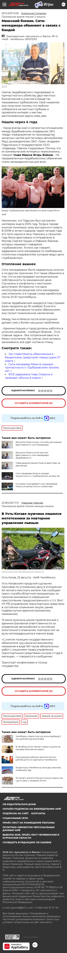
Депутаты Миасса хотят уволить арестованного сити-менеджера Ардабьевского (32, 455)
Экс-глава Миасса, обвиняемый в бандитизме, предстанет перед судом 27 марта (32, 357)
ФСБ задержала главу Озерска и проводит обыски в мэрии (29, 376)
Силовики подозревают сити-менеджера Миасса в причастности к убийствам (36, 485)
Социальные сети (15, 818)
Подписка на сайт (16, 813)
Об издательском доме (19, 804)
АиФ (4, 86)
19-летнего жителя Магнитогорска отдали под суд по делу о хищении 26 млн (39, 779)
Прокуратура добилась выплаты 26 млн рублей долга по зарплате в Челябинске (36, 758)
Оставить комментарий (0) (34, 403)
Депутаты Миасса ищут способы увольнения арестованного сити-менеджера (38, 443)
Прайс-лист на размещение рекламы (29, 822)
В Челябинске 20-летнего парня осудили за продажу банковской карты (38, 748)
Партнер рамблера (30, 937)
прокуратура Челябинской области (23, 571)
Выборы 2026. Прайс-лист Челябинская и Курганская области (31, 836)
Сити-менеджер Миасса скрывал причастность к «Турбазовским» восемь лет (32, 368)
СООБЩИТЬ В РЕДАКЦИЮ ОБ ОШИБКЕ (27, 842)
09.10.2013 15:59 (10, 13)
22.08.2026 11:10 (10, 502)
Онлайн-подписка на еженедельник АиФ (32, 808)
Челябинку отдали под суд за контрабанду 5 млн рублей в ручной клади (38, 737)
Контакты (38, 813)
